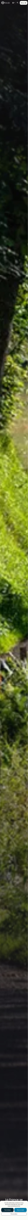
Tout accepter (20, 1210)
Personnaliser (14, 1214)
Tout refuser (7, 1210)
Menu (22, 3)
